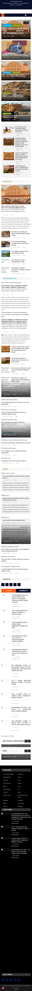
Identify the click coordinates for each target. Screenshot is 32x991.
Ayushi (13, 36)
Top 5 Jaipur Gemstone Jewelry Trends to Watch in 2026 (19, 612)
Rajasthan (5, 800)
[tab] (8, 591)
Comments (23, 590)
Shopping (20, 800)
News (19, 792)
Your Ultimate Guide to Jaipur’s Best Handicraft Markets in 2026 (20, 625)
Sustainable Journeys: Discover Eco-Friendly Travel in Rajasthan (20, 269)
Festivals (6, 25)
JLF (19, 789)
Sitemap (16, 989)
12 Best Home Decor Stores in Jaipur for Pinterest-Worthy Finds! (13, 413)
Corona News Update (8, 774)
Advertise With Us (25, 3)
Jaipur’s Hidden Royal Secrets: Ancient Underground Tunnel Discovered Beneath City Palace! (21, 156)
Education (20, 774)
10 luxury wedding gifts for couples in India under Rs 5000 (14, 570)
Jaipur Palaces (7, 72)
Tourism (5, 806)
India (19, 786)
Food (19, 780)
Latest (8, 590)
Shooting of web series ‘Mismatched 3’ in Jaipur (15, 443)
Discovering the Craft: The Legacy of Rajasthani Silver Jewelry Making (20, 638)
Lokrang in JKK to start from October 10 (13, 461)
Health (19, 783)
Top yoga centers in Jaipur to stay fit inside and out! (16, 477)
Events (5, 51)
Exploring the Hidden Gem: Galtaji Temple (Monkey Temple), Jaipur (14, 95)
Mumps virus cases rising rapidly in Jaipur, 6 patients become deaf (16, 499)
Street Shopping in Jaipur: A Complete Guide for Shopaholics (16, 386)
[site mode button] (26, 15)
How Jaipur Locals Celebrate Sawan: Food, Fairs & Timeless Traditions (21, 129)
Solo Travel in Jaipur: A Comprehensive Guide (18, 260)
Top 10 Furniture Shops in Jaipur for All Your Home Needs (15, 403)
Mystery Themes (16, 987)
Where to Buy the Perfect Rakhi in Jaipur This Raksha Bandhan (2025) (16, 31)
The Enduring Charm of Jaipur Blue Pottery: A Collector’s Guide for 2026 (15, 54)
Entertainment (7, 777)
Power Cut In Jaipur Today (23, 796)
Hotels (4, 786)
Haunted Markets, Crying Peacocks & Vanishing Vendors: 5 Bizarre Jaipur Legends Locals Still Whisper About (21, 142)
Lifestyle (5, 792)
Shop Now (12, 4)
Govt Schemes (7, 783)
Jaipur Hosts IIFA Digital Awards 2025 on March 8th (16, 428)
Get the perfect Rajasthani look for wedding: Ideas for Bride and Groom (15, 550)
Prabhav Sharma (16, 57)
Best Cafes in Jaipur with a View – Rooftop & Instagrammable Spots (14, 75)
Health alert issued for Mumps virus (14, 520)
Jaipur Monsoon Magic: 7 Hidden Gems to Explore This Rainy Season (21, 168)
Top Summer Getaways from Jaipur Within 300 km (19, 252)
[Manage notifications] (3, 988)
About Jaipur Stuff (7, 3)
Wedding (20, 806)
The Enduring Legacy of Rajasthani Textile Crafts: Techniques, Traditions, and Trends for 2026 (20, 598)
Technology (21, 803)
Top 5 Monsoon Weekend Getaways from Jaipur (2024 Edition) (16, 116)
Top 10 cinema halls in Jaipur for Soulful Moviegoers (14, 451)
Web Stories (19, 4)
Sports (5, 803)
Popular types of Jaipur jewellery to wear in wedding (15, 560)
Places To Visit (16, 72)
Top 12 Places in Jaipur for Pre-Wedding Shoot (16, 531)
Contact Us (16, 3)
